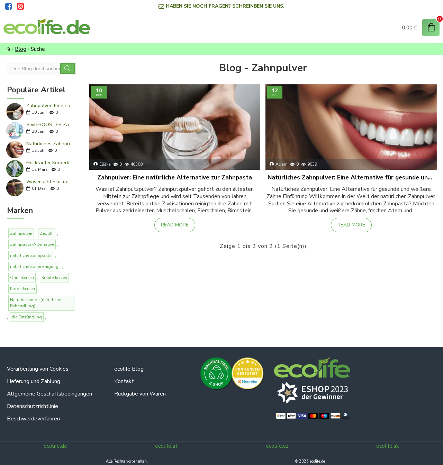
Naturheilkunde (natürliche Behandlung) (35, 303)
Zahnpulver (21, 233)
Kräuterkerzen (54, 277)
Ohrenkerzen (22, 277)
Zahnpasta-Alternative (32, 244)
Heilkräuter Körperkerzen (50, 162)
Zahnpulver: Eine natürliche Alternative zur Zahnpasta (50, 105)
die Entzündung (26, 317)
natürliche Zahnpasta (31, 255)
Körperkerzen (22, 288)
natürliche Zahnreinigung (34, 266)
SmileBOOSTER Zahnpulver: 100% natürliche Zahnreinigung (50, 124)
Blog (20, 49)
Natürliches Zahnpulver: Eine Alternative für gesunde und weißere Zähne (50, 143)
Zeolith (47, 233)
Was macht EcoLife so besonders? (50, 181)
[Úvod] (7, 49)
